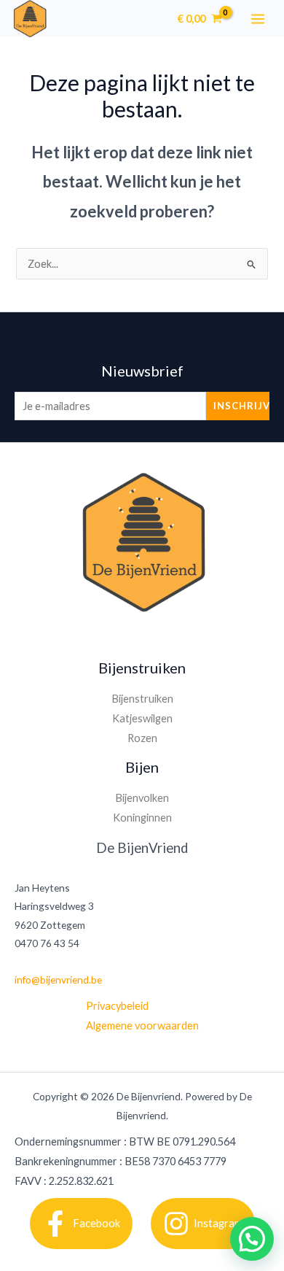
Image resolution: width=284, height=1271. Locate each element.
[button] (252, 1239)
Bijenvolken (142, 798)
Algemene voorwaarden (142, 1025)
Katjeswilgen (142, 718)
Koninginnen (142, 817)
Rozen (142, 738)
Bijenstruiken (142, 698)
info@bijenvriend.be (58, 979)
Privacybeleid (117, 1006)
